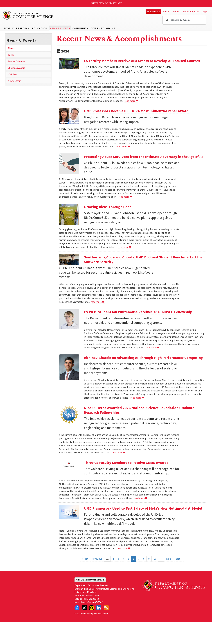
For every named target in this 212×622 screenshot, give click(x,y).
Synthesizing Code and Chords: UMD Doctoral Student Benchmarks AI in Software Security (143, 259)
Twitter (84, 607)
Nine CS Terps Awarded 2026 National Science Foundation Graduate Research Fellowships (139, 410)
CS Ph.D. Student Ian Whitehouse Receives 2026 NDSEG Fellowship (138, 312)
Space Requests (191, 11)
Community (80, 28)
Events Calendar (16, 61)
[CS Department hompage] (173, 584)
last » (179, 558)
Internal (175, 11)
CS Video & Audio (16, 67)
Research (23, 28)
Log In (205, 11)
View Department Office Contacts (90, 579)
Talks (11, 54)
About (166, 11)
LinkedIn (98, 607)
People (9, 28)
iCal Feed (12, 74)
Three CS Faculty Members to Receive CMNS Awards (126, 462)
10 (154, 558)
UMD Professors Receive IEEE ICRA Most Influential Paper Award (136, 111)
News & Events (60, 28)
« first (85, 558)
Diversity (97, 28)
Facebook (76, 607)
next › (169, 558)
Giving (110, 28)
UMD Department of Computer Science (28, 15)
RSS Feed (106, 607)
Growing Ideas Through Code (107, 206)
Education (39, 28)
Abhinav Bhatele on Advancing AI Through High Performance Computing (143, 357)
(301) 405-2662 (95, 602)
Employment (153, 11)
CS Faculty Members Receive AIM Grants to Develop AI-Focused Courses (142, 60)
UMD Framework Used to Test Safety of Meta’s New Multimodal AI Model (143, 508)
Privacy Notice (101, 613)
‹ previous (97, 558)
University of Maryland (106, 3)
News (11, 48)
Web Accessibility (83, 613)
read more (130, 100)
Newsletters (14, 80)
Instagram (91, 607)
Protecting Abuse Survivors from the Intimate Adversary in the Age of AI (143, 156)
